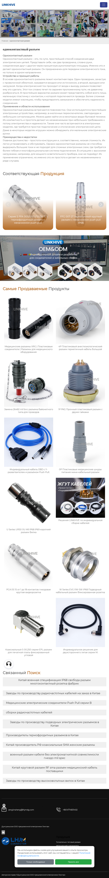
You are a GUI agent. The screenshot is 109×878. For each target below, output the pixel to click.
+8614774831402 (70, 810)
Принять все (73, 862)
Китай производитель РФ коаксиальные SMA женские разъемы (50, 744)
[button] (101, 204)
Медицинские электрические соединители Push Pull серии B (49, 702)
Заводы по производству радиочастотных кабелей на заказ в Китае (53, 693)
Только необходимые (35, 862)
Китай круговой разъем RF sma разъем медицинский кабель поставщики (54, 769)
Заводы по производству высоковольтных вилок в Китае (45, 780)
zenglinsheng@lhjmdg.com (21, 810)
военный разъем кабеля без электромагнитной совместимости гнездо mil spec (54, 756)
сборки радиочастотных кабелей (29, 712)
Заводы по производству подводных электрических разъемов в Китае (54, 724)
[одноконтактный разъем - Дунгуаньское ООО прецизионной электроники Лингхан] (8, 4)
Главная (5, 41)
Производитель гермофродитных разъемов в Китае (42, 735)
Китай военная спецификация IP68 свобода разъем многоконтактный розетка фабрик (54, 681)
